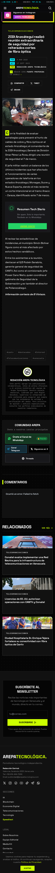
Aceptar (27, 868)
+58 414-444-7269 (14, 774)
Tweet (37, 83)
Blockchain (8, 802)
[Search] (50, 8)
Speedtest (8, 819)
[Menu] (5, 8)
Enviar (17, 90)
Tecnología (8, 815)
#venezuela (38, 358)
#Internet (40, 352)
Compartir (19, 83)
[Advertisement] (27, 325)
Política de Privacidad (31, 862)
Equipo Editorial (10, 839)
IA (4, 797)
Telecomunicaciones (20, 31)
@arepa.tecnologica (24, 17)
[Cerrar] (50, 12)
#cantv (10, 352)
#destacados (24, 352)
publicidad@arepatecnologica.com (23, 777)
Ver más (46, 528)
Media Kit (7, 844)
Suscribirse (26, 722)
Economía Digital (11, 806)
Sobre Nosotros (10, 835)
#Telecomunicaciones (17, 358)
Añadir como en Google (27, 73)
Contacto (7, 848)
